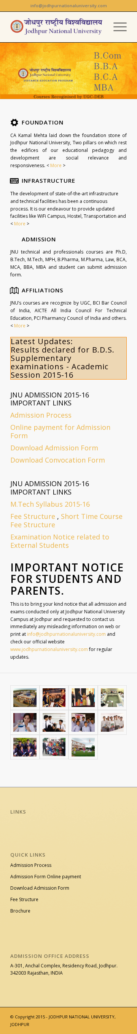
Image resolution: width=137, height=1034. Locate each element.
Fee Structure (32, 516)
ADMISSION (39, 239)
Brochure (20, 911)
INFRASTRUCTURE (48, 180)
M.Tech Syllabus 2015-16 (50, 504)
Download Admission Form (39, 888)
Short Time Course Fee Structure (66, 520)
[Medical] (25, 722)
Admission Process (30, 865)
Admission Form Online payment (45, 876)
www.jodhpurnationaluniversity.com (49, 649)
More (55, 165)
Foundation (43, 122)
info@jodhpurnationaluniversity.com (66, 634)
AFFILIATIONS (42, 290)
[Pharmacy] (112, 722)
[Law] (54, 722)
